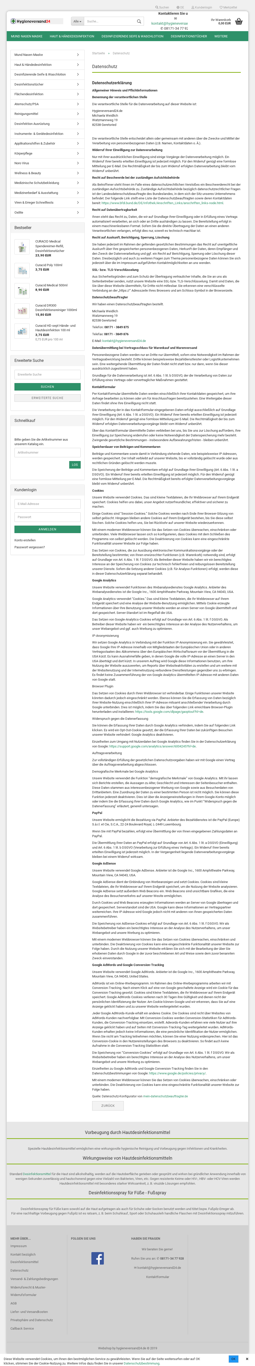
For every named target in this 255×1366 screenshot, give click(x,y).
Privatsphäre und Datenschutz (31, 1320)
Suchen (163, 7)
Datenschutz (19, 1270)
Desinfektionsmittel (37, 1174)
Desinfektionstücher (189, 36)
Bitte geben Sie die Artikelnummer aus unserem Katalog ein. (41, 442)
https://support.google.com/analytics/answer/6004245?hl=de (152, 746)
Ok (233, 1359)
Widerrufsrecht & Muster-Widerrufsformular (28, 1291)
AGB (13, 1303)
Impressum (18, 1246)
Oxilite (18, 212)
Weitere (221, 36)
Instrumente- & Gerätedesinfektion (38, 134)
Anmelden (48, 529)
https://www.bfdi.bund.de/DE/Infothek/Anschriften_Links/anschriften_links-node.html (162, 203)
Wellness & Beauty (27, 173)
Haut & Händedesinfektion (72, 36)
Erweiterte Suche (48, 398)
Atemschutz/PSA (26, 104)
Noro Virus (21, 163)
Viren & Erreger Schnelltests (34, 202)
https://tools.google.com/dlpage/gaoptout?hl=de (169, 712)
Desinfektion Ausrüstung (32, 124)
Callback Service (22, 1328)
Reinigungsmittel (26, 114)
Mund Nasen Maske (26, 36)
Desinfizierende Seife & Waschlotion (132, 36)
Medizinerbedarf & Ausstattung (36, 193)
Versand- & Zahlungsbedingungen (34, 1279)
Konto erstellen (25, 540)
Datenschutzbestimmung (141, 1363)
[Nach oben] (241, 1358)
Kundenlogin (203, 7)
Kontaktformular (157, 1277)
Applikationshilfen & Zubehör (34, 143)
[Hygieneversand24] (37, 21)
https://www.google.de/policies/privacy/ (177, 1073)
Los (75, 465)
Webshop (105, 1348)
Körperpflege (23, 153)
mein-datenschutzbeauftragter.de (165, 1096)
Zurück (108, 1106)
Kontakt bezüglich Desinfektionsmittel (24, 1258)
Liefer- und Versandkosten (29, 1312)
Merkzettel (230, 7)
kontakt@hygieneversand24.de (175, 23)
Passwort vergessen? (29, 547)
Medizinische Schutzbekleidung (36, 183)
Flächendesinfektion (28, 94)
